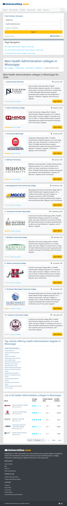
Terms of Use (8, 490)
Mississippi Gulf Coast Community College (21, 186)
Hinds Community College (16, 108)
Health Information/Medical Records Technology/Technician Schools (13, 375)
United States (19, 68)
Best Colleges (9, 68)
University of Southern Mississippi (18, 211)
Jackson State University (15, 82)
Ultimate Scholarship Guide (11, 477)
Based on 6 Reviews (16, 231)
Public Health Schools (10, 360)
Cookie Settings (8, 492)
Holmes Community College (16, 263)
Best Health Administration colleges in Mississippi (19, 46)
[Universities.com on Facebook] (59, 503)
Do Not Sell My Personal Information (14, 494)
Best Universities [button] (13, 10)
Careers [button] (39, 10)
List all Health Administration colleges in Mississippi (20, 53)
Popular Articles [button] (31, 10)
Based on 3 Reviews (16, 179)
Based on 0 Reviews (16, 101)
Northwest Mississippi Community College (21, 289)
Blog (6, 466)
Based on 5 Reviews (16, 153)
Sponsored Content (9, 36)
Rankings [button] (22, 10)
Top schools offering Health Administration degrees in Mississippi (24, 50)
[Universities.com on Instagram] (61, 503)
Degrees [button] (5, 10)
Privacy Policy (8, 487)
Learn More (57, 101)
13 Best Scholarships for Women (13, 479)
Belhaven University (14, 160)
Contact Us (7, 485)
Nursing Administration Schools (13, 362)
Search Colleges (9, 464)
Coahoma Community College (17, 315)
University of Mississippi (15, 134)
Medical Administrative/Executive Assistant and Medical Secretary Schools (13, 369)
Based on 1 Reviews (16, 127)
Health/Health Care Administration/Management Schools (12, 352)
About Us (7, 468)
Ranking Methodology (10, 471)
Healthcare (39, 68)
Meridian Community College (17, 237)
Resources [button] (46, 10)
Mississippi (29, 68)
